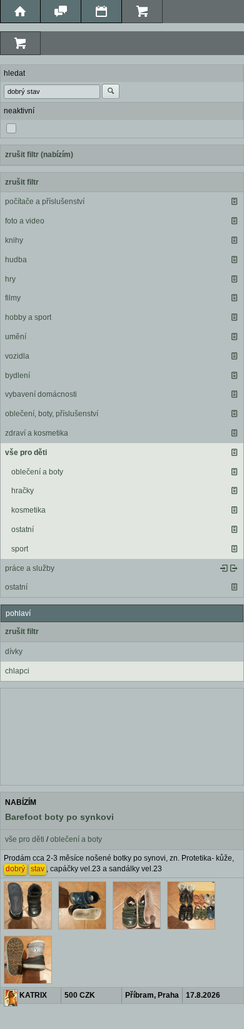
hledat (14, 73)
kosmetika (28, 510)
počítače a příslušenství (44, 201)
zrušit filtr (22, 182)
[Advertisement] (122, 735)
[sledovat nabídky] (234, 568)
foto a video (24, 221)
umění (15, 336)
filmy (13, 298)
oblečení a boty (37, 472)
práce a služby (29, 568)
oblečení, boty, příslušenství (51, 413)
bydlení (17, 375)
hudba (16, 259)
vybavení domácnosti (41, 394)
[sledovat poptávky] (224, 568)
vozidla (17, 356)
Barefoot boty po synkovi (59, 817)
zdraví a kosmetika (36, 433)
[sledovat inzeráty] (234, 201)
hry (10, 279)
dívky (14, 651)
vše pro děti (26, 452)
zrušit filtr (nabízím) (39, 154)
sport (19, 549)
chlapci (17, 671)
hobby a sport (28, 317)
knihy (14, 240)
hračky (22, 490)
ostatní (22, 529)
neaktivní (19, 110)
